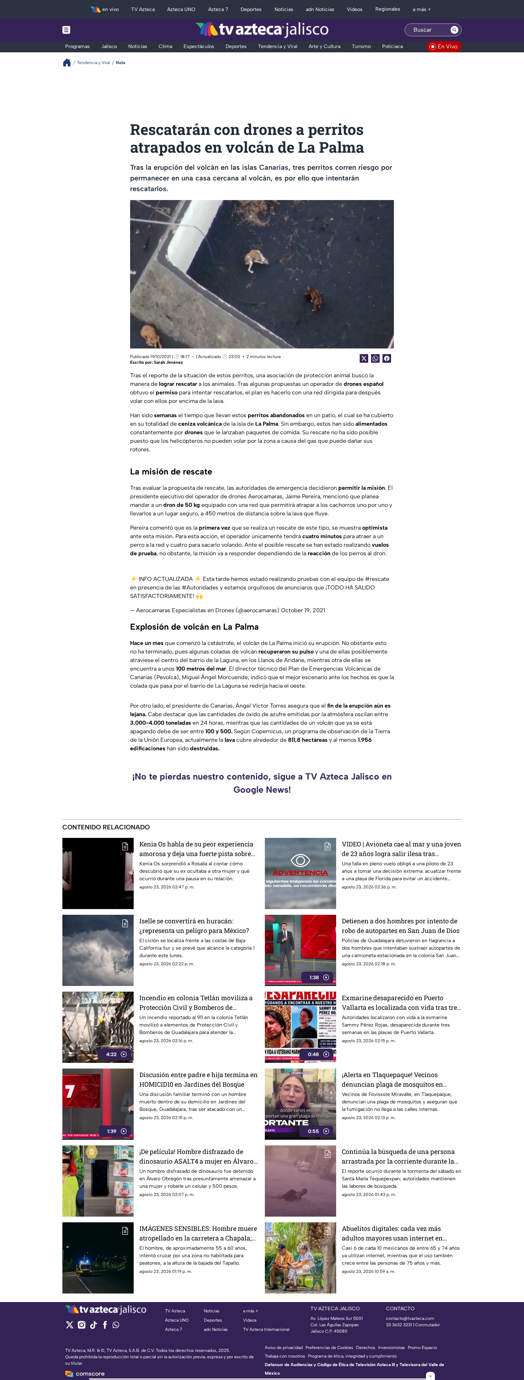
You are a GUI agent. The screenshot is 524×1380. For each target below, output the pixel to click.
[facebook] (105, 1327)
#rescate (377, 579)
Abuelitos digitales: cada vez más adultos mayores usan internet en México (392, 1233)
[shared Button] (375, 358)
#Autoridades (200, 587)
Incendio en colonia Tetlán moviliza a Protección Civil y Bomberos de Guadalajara (196, 1002)
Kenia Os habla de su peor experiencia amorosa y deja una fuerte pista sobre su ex (196, 849)
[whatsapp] (115, 1326)
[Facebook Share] (386, 358)
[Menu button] (90, 30)
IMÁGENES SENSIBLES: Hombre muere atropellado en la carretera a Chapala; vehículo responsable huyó (198, 1233)
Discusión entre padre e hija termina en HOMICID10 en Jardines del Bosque (198, 1079)
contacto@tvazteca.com (410, 1318)
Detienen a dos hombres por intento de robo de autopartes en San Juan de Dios (400, 926)
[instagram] (81, 1327)
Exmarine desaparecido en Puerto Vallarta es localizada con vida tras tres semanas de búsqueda (401, 1002)
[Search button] (454, 30)
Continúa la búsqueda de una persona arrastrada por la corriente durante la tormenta (398, 1156)
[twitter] (69, 1327)
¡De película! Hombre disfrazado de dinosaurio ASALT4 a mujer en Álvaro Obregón (196, 1156)
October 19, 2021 (303, 610)
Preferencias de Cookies (329, 1347)
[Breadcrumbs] (69, 62)
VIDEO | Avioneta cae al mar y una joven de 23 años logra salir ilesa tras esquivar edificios (401, 849)
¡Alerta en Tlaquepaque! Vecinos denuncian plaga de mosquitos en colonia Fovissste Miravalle (392, 1079)
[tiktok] (93, 1327)
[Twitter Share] (364, 358)
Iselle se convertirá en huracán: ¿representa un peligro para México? (194, 926)
